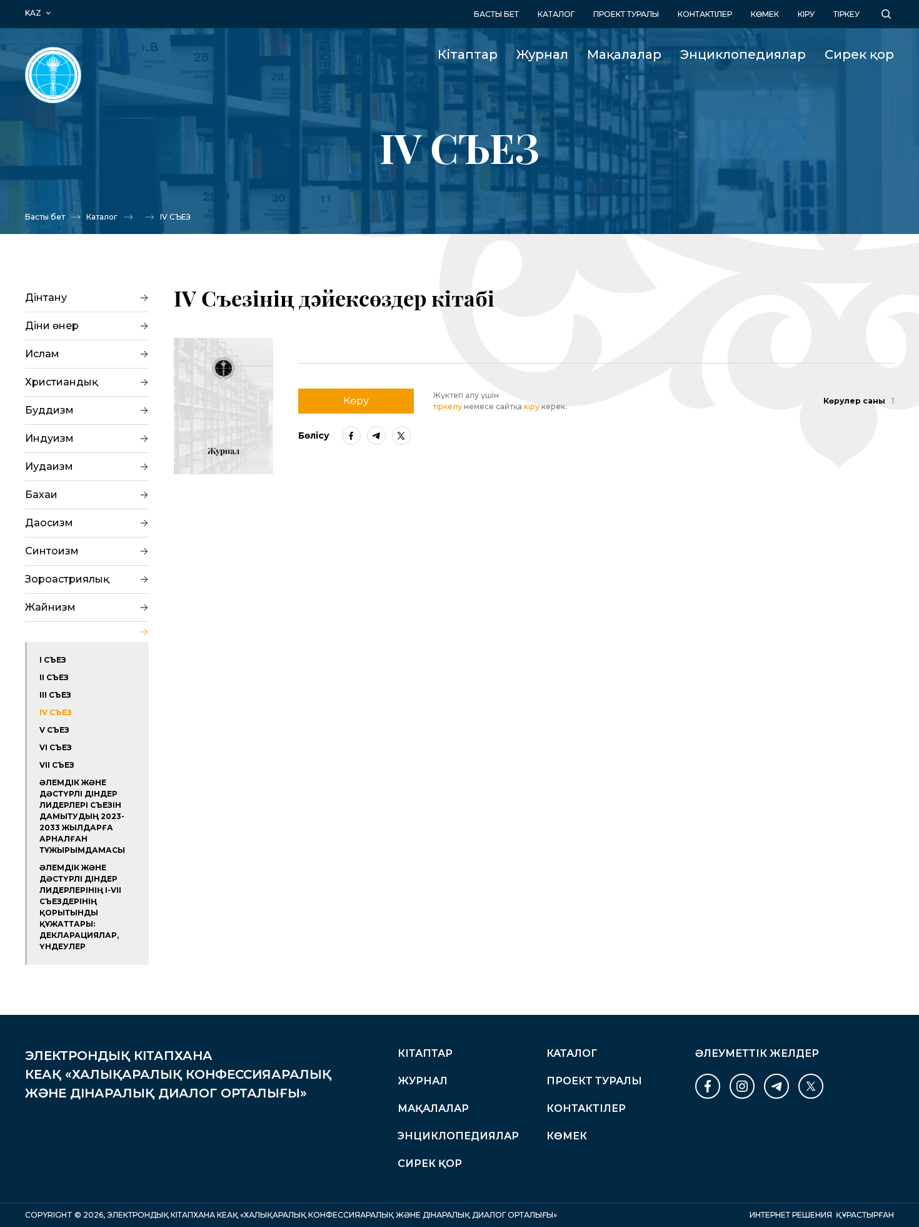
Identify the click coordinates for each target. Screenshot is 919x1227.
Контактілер (705, 14)
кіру (806, 14)
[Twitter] (401, 435)
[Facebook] (351, 435)
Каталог (556, 14)
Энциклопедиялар (743, 54)
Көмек (765, 14)
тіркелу (447, 406)
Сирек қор (859, 54)
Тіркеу (846, 14)
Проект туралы (626, 14)
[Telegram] (376, 435)
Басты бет (496, 14)
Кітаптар (468, 54)
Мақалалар (624, 54)
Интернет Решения (791, 1214)
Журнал (542, 54)
